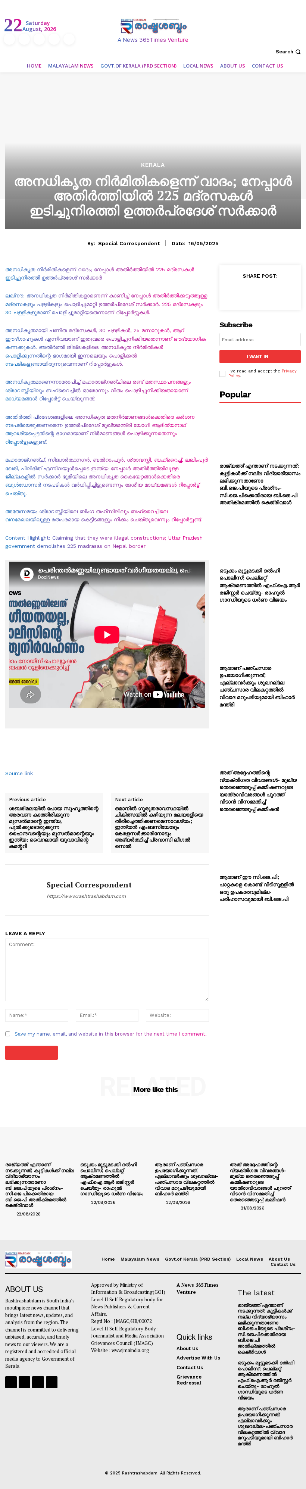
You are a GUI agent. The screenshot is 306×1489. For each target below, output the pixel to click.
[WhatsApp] (283, 292)
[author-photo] (10, 1213)
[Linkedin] (39, 39)
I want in (257, 356)
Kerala (153, 165)
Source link (19, 773)
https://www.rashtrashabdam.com (86, 896)
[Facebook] (9, 39)
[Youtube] (69, 39)
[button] (289, 51)
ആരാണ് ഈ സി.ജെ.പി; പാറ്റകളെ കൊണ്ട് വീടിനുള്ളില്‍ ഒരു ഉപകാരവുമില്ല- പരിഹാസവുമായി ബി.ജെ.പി (256, 887)
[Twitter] (54, 39)
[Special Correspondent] (23, 890)
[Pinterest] (266, 292)
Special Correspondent (129, 243)
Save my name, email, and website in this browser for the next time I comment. (111, 1034)
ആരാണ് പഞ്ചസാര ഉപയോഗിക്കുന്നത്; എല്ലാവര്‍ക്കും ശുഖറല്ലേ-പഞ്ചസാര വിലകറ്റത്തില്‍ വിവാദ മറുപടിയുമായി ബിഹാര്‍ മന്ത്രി (257, 686)
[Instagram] (24, 39)
